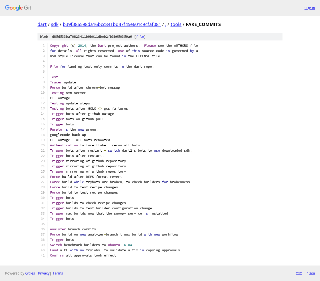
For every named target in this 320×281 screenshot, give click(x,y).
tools (176, 24)
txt (299, 273)
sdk (54, 24)
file (140, 36)
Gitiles (30, 273)
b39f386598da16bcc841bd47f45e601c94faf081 (112, 24)
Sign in (309, 7)
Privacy (44, 273)
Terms (57, 273)
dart (42, 24)
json (311, 273)
